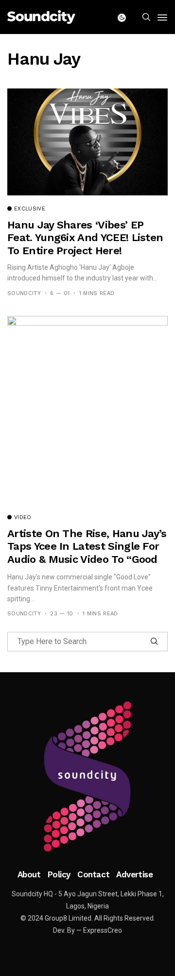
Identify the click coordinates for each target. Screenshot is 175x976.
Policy (59, 874)
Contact (93, 874)
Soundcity (24, 293)
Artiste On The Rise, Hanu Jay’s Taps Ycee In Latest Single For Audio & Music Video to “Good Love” (87, 552)
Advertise (134, 874)
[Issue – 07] (87, 776)
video (23, 517)
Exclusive (29, 209)
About (29, 874)
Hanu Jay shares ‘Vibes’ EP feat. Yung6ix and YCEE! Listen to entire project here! (85, 238)
